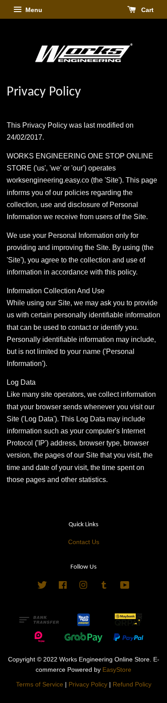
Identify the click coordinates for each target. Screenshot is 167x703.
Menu (33, 9)
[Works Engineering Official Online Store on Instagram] (83, 586)
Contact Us (83, 542)
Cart (146, 9)
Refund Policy (132, 684)
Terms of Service (39, 684)
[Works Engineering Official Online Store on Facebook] (63, 586)
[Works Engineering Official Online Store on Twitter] (42, 586)
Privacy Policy (88, 684)
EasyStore (116, 669)
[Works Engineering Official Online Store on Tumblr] (104, 586)
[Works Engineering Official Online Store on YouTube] (125, 586)
